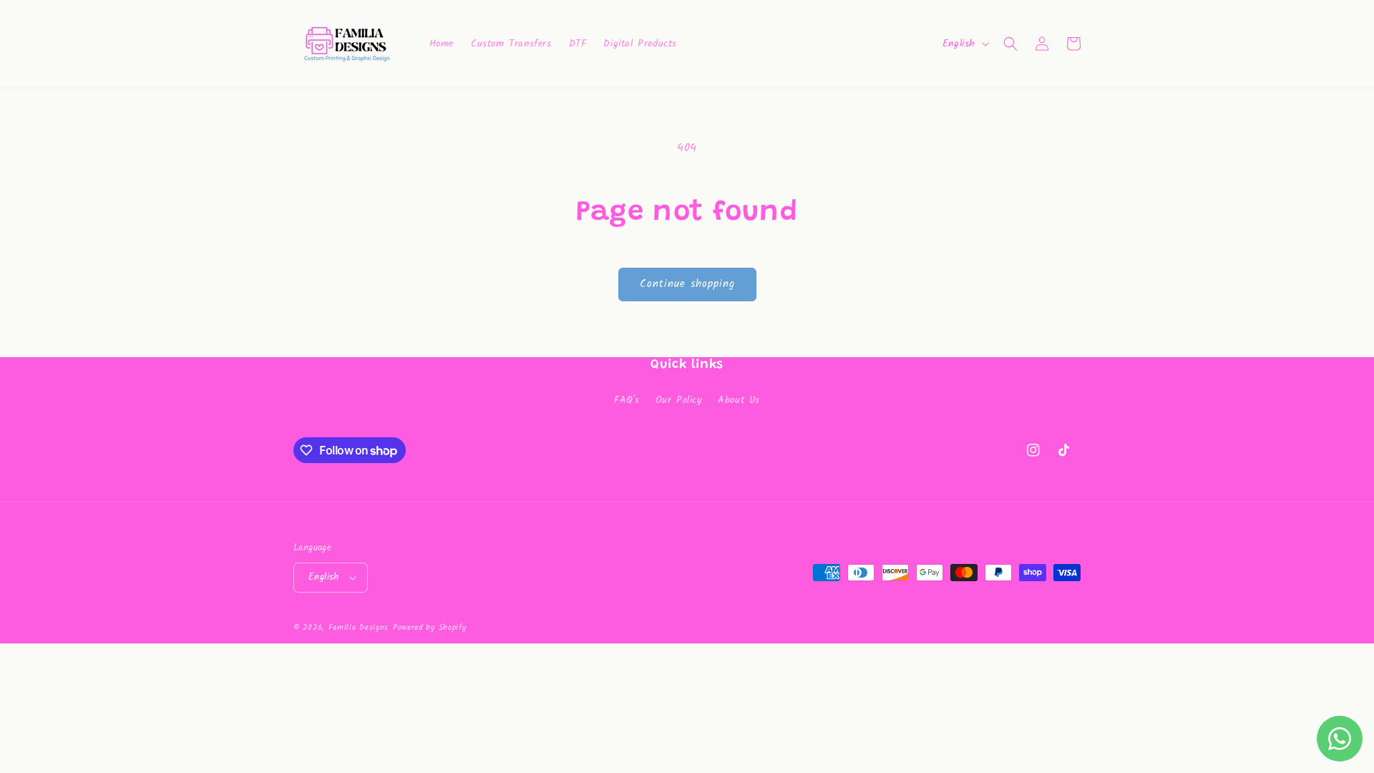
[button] (1010, 43)
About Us (739, 400)
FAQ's (627, 400)
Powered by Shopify (430, 627)
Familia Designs (358, 627)
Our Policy (679, 400)
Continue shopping (687, 284)
